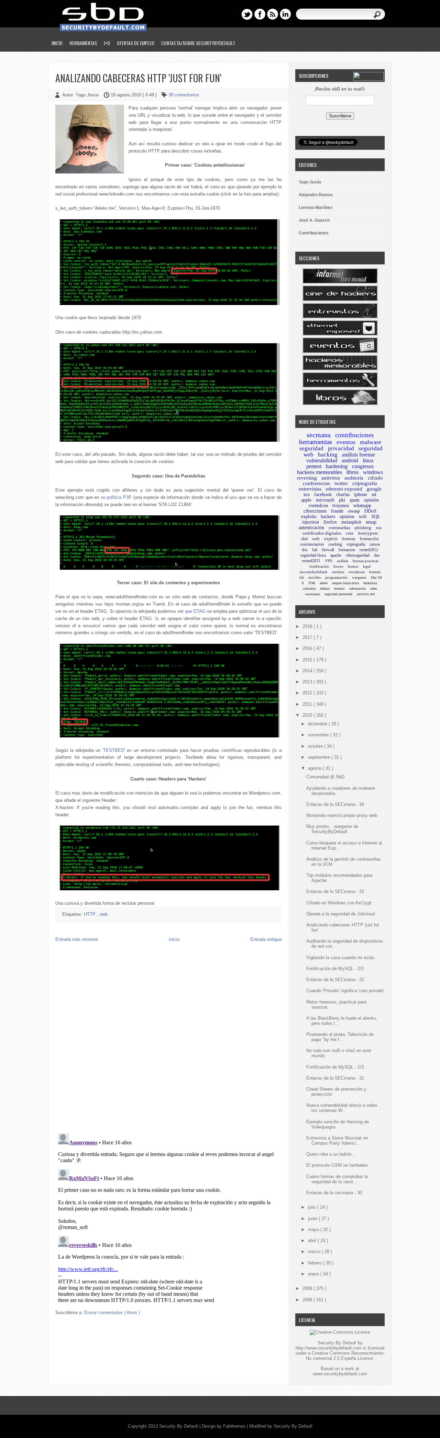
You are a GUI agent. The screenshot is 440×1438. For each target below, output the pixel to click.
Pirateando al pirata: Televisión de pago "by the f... (340, 1037)
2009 (308, 1288)
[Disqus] (168, 1039)
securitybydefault (313, 572)
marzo (315, 1251)
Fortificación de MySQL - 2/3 (335, 968)
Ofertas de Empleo (135, 42)
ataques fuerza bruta (345, 583)
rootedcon (318, 505)
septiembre (319, 757)
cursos (375, 544)
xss (379, 527)
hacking (328, 454)
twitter (341, 483)
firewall (328, 549)
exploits (308, 516)
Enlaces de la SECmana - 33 (335, 891)
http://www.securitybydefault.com (329, 1348)
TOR (311, 583)
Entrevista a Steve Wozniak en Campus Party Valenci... (337, 1140)
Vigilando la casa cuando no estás (340, 957)
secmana (319, 435)
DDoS (370, 511)
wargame (359, 577)
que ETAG (195, 611)
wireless (338, 572)
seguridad (311, 448)
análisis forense (358, 455)
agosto (315, 768)
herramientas (315, 441)
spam (355, 500)
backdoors (370, 583)
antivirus (330, 478)
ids (301, 577)
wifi (363, 516)
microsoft (325, 500)
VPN (328, 561)
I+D (107, 42)
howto (338, 566)
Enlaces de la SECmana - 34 (335, 804)
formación (369, 538)
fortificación (319, 566)
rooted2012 (369, 549)
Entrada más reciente (76, 939)
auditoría (353, 478)
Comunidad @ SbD (325, 776)
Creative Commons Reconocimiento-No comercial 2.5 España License (345, 1356)
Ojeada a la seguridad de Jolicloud (340, 913)
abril (313, 1240)
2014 (308, 670)
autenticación (311, 527)
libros (352, 472)
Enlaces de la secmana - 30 (334, 1192)
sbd (304, 538)
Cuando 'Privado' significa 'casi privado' (345, 990)
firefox (330, 522)
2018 (308, 626)
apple (306, 500)
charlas (343, 494)
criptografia (364, 483)
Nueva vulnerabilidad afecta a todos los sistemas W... (341, 1108)
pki (342, 500)
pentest (313, 466)
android (350, 460)
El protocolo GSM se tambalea (336, 1165)
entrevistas (310, 489)
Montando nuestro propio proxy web (341, 815)
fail (314, 549)
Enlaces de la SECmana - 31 (335, 1078)
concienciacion (312, 544)
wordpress (357, 572)
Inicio (57, 42)
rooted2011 (311, 560)
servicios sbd (366, 594)
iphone (360, 494)
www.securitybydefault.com (340, 1373)
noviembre (319, 734)
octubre (316, 746)
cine (350, 533)
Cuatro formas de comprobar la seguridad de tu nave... (337, 1179)
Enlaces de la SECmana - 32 (335, 979)
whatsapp (362, 505)
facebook (323, 494)
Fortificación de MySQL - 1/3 (335, 1067)
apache (335, 555)
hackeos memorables (319, 472)
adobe (324, 583)
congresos (363, 466)
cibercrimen (315, 511)
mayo (314, 1229)
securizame (312, 594)
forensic (339, 588)
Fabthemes (235, 1426)
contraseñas (339, 527)
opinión (371, 500)
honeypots (368, 533)
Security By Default (179, 1426)
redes (373, 588)
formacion (347, 549)
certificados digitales (321, 533)
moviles (314, 577)
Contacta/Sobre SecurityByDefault (198, 42)
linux (368, 460)
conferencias (316, 483)
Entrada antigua (266, 939)
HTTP (90, 914)
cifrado (375, 478)
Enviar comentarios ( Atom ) (112, 1312)
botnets (375, 572)
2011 (308, 704)
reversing (307, 478)
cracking (335, 544)
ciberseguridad (358, 555)
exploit (331, 538)
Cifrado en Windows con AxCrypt (339, 902)
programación (336, 577)
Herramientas (83, 42)
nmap (371, 522)
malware (370, 442)
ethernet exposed (344, 489)
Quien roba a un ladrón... (330, 1154)
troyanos (340, 505)
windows (373, 472)
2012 (308, 692)
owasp (354, 511)
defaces (325, 588)
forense (348, 538)
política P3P (119, 497)
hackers (328, 516)
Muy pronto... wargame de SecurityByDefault (332, 829)
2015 (308, 659)
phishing (363, 527)
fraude (337, 511)
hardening (337, 466)
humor (353, 566)
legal (367, 566)
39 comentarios (183, 94)
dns (377, 555)
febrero (315, 1263)
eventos (346, 442)
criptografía (355, 544)
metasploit (351, 522)
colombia (309, 588)
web (104, 914)
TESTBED (113, 750)
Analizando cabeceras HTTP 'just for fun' (138, 78)
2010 (308, 715)
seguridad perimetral (338, 594)
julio (312, 1207)
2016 (308, 648)
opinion (347, 516)
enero (314, 1274)
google (374, 489)
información (357, 588)
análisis (342, 561)
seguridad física (313, 555)
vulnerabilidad (321, 460)
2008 (308, 1299)
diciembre (318, 723)
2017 (308, 637)
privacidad (341, 448)
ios (307, 494)
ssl (374, 494)
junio (313, 1218)
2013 (308, 681)
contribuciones (354, 435)
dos (305, 549)
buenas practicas (365, 561)
